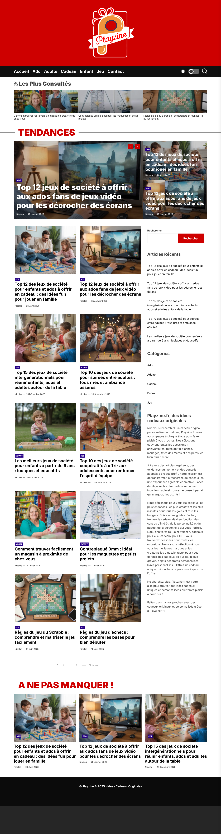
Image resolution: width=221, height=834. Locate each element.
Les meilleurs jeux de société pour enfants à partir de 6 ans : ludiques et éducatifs (45, 465)
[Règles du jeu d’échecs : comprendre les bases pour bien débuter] (110, 598)
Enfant (86, 71)
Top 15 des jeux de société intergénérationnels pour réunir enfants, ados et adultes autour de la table (172, 117)
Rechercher (154, 230)
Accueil (21, 71)
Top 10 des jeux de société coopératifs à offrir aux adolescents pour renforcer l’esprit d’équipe (107, 468)
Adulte (50, 71)
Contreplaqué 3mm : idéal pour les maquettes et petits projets (108, 554)
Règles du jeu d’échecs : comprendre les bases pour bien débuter (107, 637)
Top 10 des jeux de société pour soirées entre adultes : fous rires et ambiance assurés (107, 380)
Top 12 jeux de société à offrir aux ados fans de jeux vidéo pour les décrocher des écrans (108, 117)
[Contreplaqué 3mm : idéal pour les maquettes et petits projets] (110, 515)
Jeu (100, 71)
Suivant (94, 665)
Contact (116, 71)
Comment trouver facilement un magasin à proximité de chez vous (44, 554)
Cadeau (68, 71)
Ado (36, 71)
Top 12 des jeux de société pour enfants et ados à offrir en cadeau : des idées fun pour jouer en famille (45, 117)
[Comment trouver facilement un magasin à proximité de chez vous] (45, 515)
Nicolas (20, 214)
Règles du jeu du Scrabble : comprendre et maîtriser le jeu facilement (45, 637)
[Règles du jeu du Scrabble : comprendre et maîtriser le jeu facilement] (45, 598)
